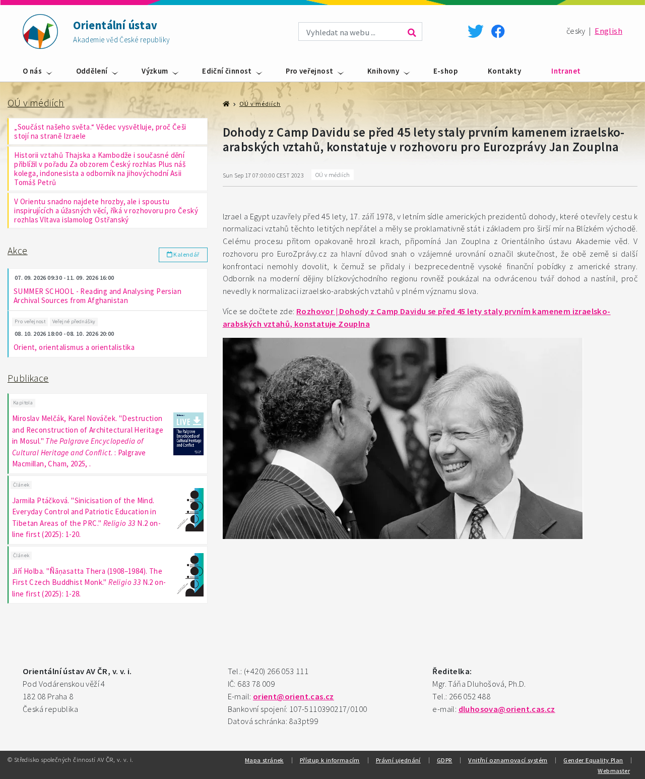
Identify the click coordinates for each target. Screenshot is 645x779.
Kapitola (23, 402)
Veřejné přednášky (74, 321)
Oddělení (92, 71)
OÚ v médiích (36, 103)
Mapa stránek (264, 760)
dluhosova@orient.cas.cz (507, 709)
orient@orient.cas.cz (293, 696)
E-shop (445, 71)
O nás (32, 71)
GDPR (445, 760)
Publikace (28, 378)
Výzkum (155, 71)
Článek (21, 485)
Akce (18, 251)
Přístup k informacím (330, 760)
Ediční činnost (227, 71)
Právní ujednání (398, 760)
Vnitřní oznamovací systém (507, 760)
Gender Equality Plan (593, 760)
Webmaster (614, 770)
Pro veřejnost (309, 71)
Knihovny (383, 71)
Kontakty (504, 71)
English (608, 31)
